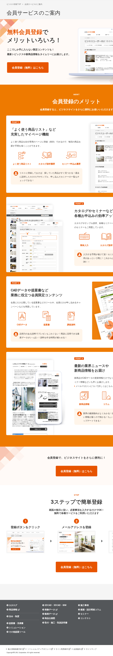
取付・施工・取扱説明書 (56, 622)
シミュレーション (17, 627)
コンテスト (85, 618)
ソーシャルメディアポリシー (38, 649)
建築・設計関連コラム (90, 609)
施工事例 (84, 605)
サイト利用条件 (62, 649)
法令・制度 (14, 616)
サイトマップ (91, 649)
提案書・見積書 (16, 623)
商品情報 (13, 609)
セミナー (84, 614)
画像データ (50, 609)
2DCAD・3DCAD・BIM (55, 605)
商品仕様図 (50, 618)
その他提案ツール (17, 632)
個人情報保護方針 (15, 649)
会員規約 (76, 649)
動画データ (50, 614)
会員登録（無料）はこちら (28, 67)
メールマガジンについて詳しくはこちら (94, 386)
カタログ (13, 605)
